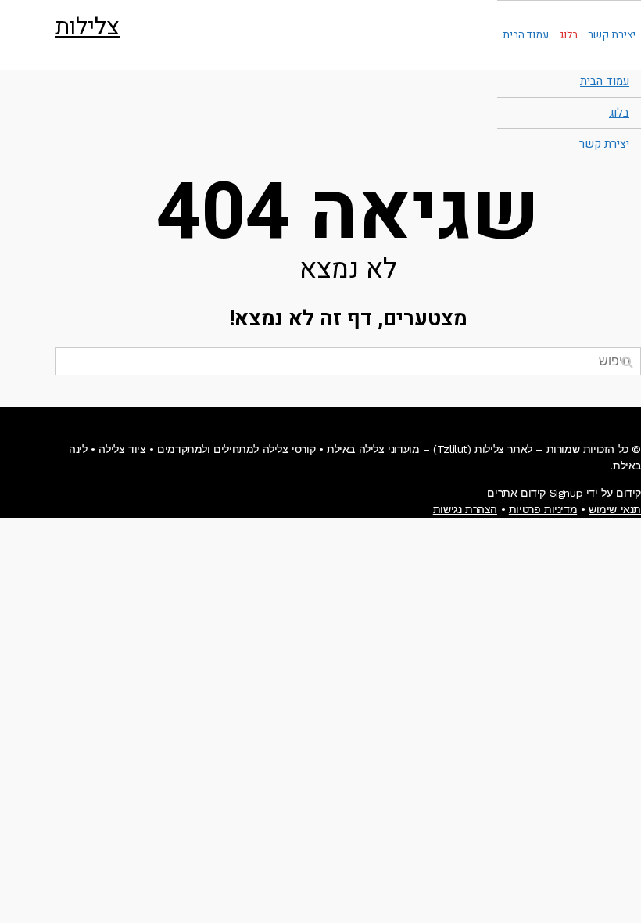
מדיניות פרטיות (543, 509)
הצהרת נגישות (465, 509)
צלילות (87, 27)
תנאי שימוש (615, 509)
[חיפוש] (627, 361)
